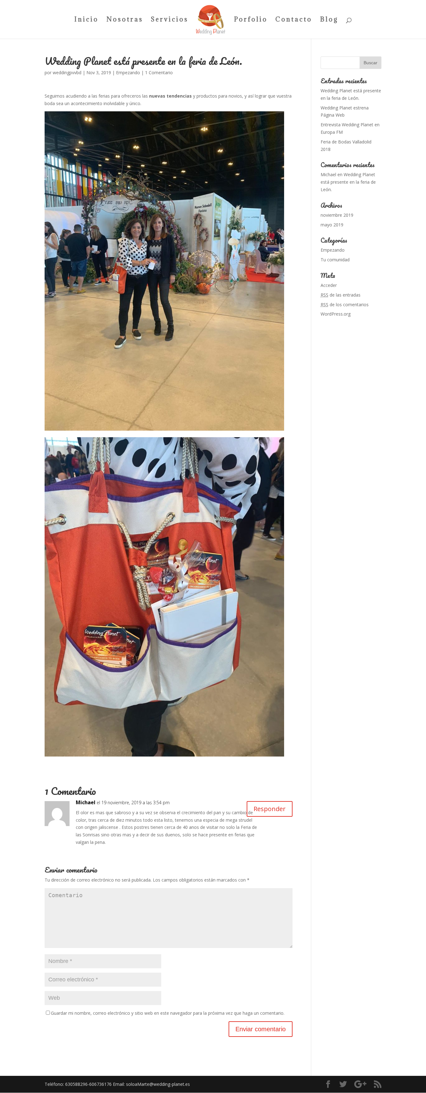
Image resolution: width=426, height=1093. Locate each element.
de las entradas (341, 295)
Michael (85, 802)
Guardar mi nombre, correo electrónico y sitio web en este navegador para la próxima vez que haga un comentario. (167, 1013)
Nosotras (124, 20)
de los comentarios (345, 304)
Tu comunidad (335, 260)
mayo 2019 (332, 225)
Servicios (169, 20)
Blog (329, 20)
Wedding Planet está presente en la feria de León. (348, 182)
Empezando (128, 72)
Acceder (329, 285)
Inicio (86, 20)
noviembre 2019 (337, 215)
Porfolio (251, 20)
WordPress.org (336, 314)
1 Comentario (159, 72)
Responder (270, 809)
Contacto (293, 20)
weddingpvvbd (67, 72)
